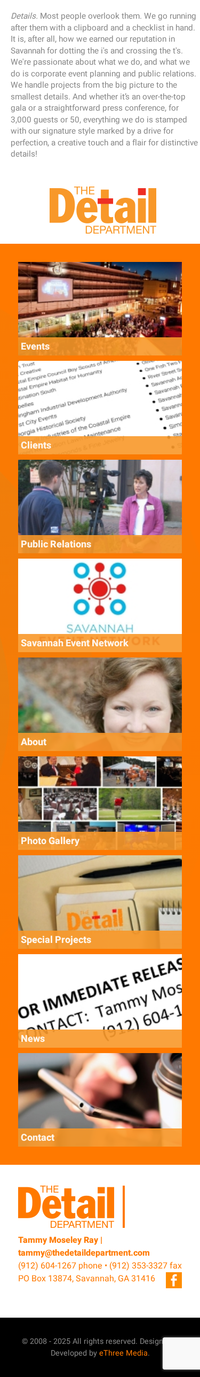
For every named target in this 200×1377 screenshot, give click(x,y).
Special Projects (56, 940)
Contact (37, 1138)
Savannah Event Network (75, 643)
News (33, 1039)
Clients (36, 445)
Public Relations (56, 544)
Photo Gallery (50, 841)
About (33, 742)
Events (35, 346)
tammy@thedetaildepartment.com (84, 1253)
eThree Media (123, 1353)
